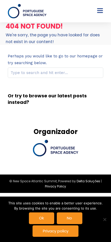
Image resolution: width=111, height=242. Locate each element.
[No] (104, 219)
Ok (41, 218)
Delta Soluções (88, 181)
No (69, 218)
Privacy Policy (55, 186)
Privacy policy (55, 231)
